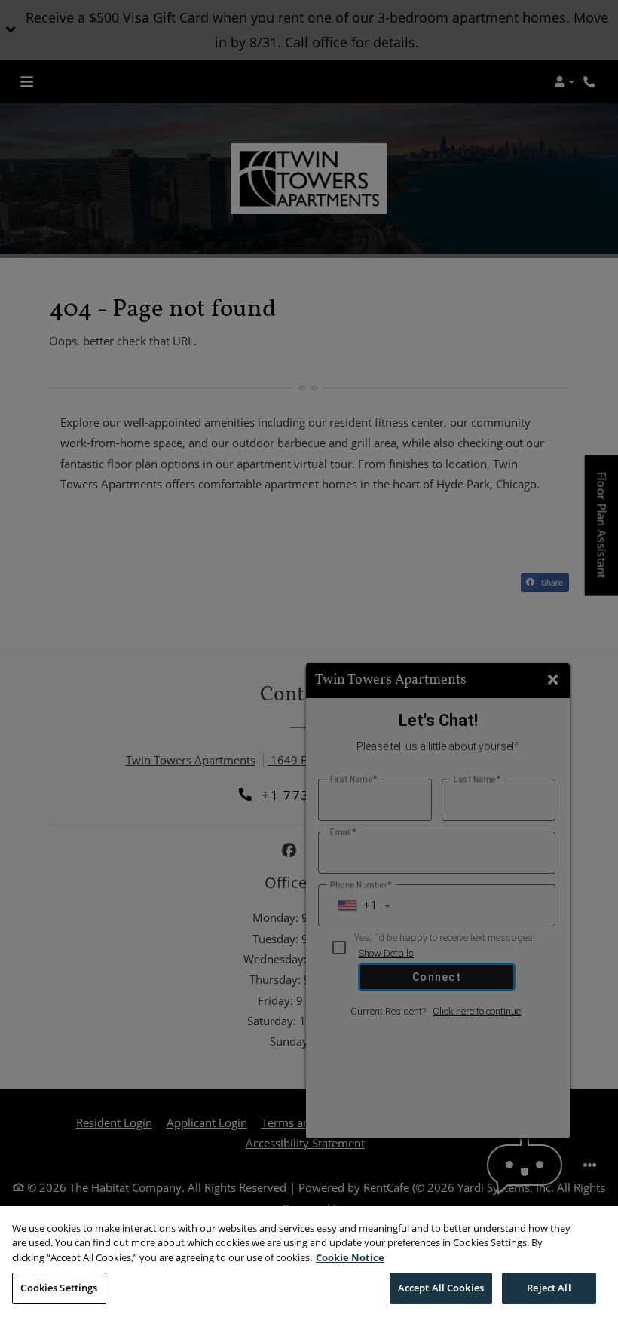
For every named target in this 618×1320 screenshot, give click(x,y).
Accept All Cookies (441, 1287)
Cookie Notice (350, 1257)
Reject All (549, 1287)
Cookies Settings (58, 1287)
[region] (309, 1263)
